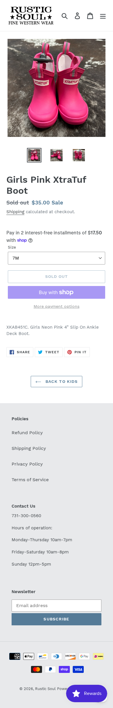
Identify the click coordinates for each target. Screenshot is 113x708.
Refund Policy (27, 432)
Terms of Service (30, 479)
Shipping (15, 211)
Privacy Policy (27, 464)
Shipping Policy (29, 448)
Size (12, 247)
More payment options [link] (56, 306)
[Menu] (102, 15)
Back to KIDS (61, 381)
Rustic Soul (45, 689)
